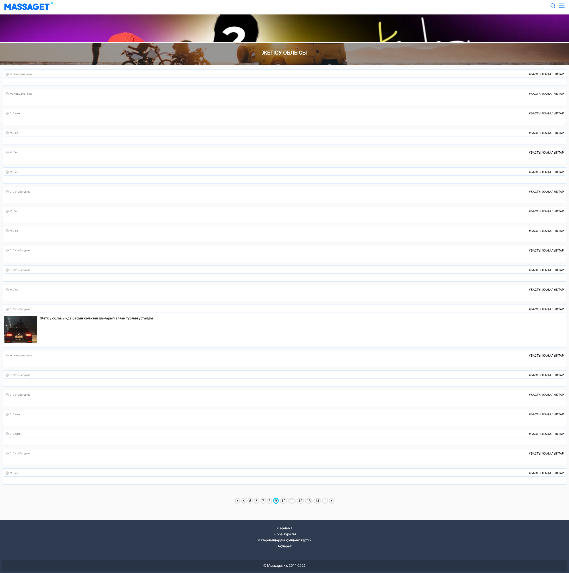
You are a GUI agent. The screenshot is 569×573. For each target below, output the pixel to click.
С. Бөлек (15, 113)
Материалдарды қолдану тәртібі (284, 540)
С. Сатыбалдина (20, 191)
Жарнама (284, 528)
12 (300, 501)
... (325, 501)
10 (283, 501)
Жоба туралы (284, 534)
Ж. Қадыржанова (21, 74)
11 (292, 501)
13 (309, 501)
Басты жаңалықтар (546, 74)
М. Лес (14, 132)
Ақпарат (285, 546)
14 (317, 501)
